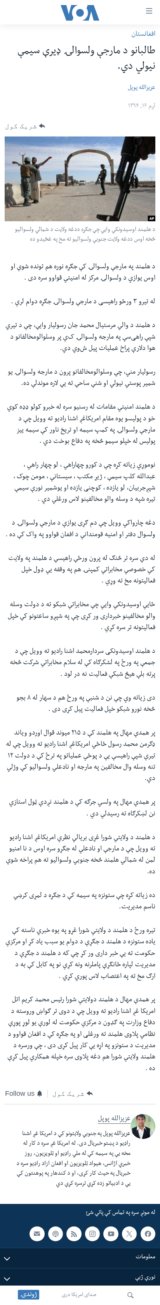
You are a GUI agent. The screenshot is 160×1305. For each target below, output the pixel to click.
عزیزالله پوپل (141, 88)
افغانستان (143, 35)
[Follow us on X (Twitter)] (129, 1233)
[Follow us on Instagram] (92, 1233)
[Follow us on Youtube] (110, 1233)
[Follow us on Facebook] (148, 1233)
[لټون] (130, 1295)
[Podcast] (55, 1233)
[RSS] (73, 1233)
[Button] (25, 126)
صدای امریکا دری (79, 1295)
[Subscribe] (37, 1233)
